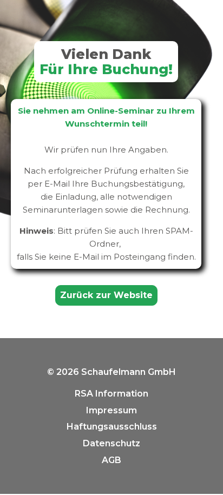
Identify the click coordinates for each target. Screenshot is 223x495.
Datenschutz (111, 443)
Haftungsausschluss (112, 426)
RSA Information (111, 393)
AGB (111, 460)
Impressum (111, 410)
